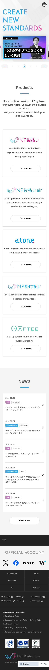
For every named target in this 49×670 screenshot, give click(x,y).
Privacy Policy (36, 620)
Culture (36, 580)
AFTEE (19, 601)
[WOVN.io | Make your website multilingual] (43, 664)
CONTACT (36, 588)
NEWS (37, 573)
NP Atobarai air (37, 597)
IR (12, 588)
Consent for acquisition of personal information (23, 632)
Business (12, 580)
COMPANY (12, 573)
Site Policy (9, 628)
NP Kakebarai (6, 601)
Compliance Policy (12, 616)
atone (18, 597)
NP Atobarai (6, 597)
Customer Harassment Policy (16, 620)
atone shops (35, 601)
